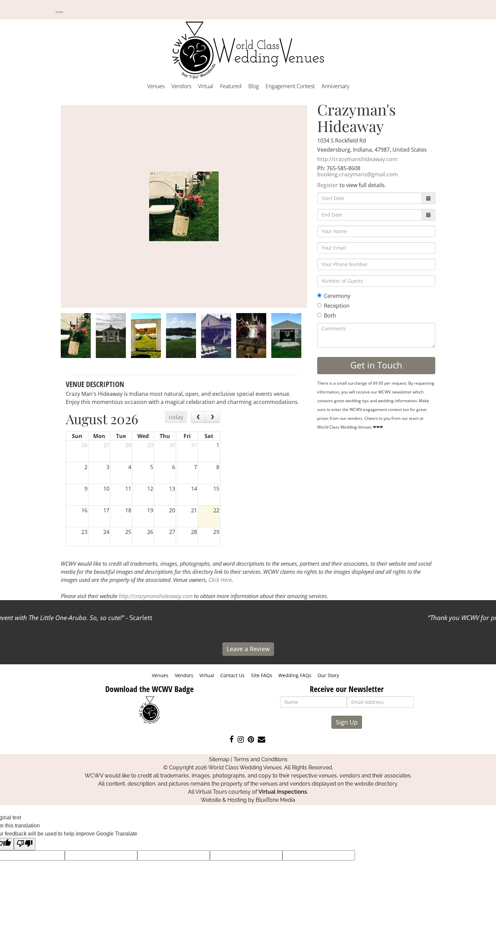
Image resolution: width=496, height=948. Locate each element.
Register (327, 185)
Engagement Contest (290, 86)
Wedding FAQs (294, 675)
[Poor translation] (24, 844)
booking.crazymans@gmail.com (357, 174)
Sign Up (347, 722)
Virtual (205, 86)
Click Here (220, 580)
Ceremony (337, 296)
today (176, 417)
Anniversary (335, 86)
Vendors (181, 86)
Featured (231, 86)
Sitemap (219, 759)
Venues (156, 86)
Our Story (328, 675)
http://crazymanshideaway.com (357, 159)
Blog (253, 86)
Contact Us (232, 675)
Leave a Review (248, 649)
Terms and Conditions (260, 759)
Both (330, 315)
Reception (337, 305)
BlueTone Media (275, 800)
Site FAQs (261, 675)
